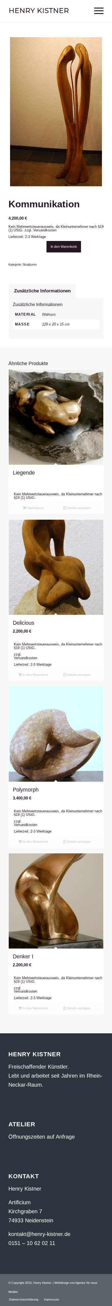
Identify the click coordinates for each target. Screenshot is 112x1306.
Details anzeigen (78, 508)
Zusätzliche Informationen (42, 290)
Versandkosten (45, 230)
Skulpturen (30, 264)
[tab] (42, 291)
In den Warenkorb (64, 247)
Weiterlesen (35, 508)
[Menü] (96, 11)
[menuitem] (23, 1299)
